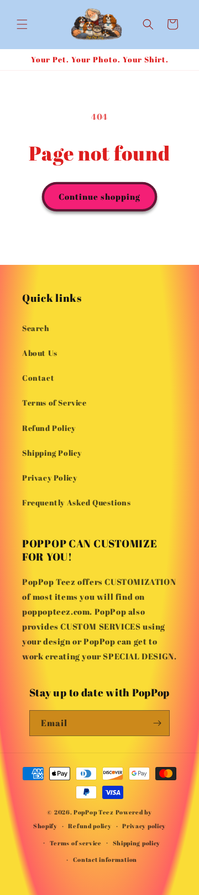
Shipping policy (137, 843)
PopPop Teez (94, 812)
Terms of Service (54, 402)
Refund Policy (49, 428)
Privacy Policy (49, 477)
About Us (39, 353)
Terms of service (76, 843)
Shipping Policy (52, 453)
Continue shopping (99, 196)
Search (36, 328)
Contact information (105, 859)
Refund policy (89, 826)
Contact (38, 377)
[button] (22, 24)
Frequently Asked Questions (76, 502)
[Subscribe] (157, 723)
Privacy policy (144, 826)
